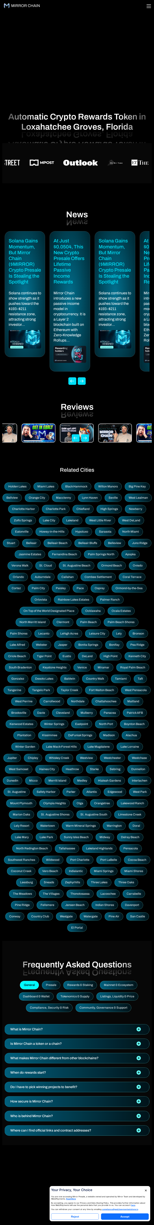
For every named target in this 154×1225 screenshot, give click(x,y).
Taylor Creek (69, 690)
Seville (113, 497)
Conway (14, 916)
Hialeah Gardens (109, 780)
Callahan (67, 576)
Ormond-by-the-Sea (129, 588)
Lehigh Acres (69, 633)
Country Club (40, 916)
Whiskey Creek (59, 757)
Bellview (12, 497)
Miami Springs (103, 871)
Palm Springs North (101, 554)
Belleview (114, 543)
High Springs (109, 508)
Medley (82, 780)
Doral (136, 825)
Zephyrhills (72, 882)
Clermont (63, 622)
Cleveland (63, 712)
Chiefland (83, 508)
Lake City (49, 520)
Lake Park (46, 837)
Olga (80, 803)
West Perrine (23, 701)
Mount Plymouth (21, 803)
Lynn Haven (90, 497)
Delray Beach (130, 837)
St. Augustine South (93, 814)
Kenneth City (137, 656)
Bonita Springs (88, 644)
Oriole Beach (17, 656)
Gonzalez (17, 678)
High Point (110, 656)
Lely (119, 633)
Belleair (31, 543)
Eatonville (22, 531)
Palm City (38, 588)
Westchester (112, 757)
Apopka (130, 554)
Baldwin (69, 678)
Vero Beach (50, 871)
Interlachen (139, 780)
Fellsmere (47, 905)
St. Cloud (45, 565)
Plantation (24, 735)
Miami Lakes (45, 486)
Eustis (67, 656)
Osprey (100, 588)
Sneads (49, 882)
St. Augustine (17, 791)
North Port (106, 724)
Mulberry (87, 712)
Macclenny (63, 497)
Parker (70, 791)
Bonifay (114, 644)
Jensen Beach (75, 905)
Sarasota (105, 531)
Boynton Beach (134, 724)
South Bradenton (20, 667)
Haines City (47, 769)
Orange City (37, 497)
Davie (41, 712)
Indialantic (76, 871)
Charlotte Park (56, 508)
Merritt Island (57, 780)
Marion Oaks (21, 814)
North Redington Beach (32, 848)
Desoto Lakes (44, 678)
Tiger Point (44, 656)
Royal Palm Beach (132, 667)
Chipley (33, 757)
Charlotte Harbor (23, 508)
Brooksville (18, 712)
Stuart (11, 543)
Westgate (66, 916)
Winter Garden (25, 746)
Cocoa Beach (137, 859)
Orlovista (41, 599)
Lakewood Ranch (132, 803)
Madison (109, 735)
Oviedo (138, 565)
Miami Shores (133, 871)
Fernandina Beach (64, 554)
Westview (86, 757)
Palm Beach (88, 622)
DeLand (87, 656)
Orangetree (102, 803)
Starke (94, 769)
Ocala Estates (121, 610)
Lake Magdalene (99, 746)
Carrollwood (51, 701)
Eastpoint (81, 724)
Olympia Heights (54, 803)
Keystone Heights (54, 667)
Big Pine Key (137, 486)
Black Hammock (76, 486)
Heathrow (72, 769)
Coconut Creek (21, 871)
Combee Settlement (98, 576)
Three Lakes (99, 882)
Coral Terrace (132, 576)
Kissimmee (49, 735)
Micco (33, 780)
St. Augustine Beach (76, 565)
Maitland (133, 701)
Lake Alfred (17, 644)
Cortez (16, 588)
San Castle (137, 916)
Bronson (138, 633)
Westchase (139, 757)
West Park (140, 791)
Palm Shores (18, 633)
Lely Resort (21, 825)
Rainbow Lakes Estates (73, 599)
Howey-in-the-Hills (51, 531)
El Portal (77, 927)
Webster (41, 644)
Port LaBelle (108, 859)
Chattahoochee (105, 701)
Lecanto (43, 633)
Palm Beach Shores (121, 622)
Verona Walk (19, 565)
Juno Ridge (139, 543)
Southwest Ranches (21, 859)
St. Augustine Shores (55, 814)
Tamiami (121, 678)
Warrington (114, 825)
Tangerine (14, 690)
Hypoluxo (81, 531)
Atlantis (91, 791)
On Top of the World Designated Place (48, 610)
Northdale (78, 701)
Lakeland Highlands (99, 848)
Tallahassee (67, 848)
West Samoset (18, 769)
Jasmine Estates (30, 554)
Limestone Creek (129, 814)
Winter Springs (54, 724)
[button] (77, 1029)
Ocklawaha (93, 610)
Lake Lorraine (130, 746)
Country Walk (95, 678)
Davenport (132, 905)
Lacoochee (108, 893)
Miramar (103, 667)
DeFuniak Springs (80, 735)
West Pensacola (136, 690)
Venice (82, 667)
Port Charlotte (79, 859)
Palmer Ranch (110, 599)
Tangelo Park (41, 690)
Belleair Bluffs (87, 543)
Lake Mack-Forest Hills (61, 746)
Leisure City (97, 633)
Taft (140, 678)
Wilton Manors (108, 486)
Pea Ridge (137, 644)
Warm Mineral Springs (81, 825)
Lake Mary (22, 837)
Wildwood (52, 859)
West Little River (100, 520)
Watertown (47, 825)
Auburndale (43, 576)
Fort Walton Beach (101, 690)
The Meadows (22, 893)
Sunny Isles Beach (76, 837)
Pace (80, 588)
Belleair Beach (57, 543)
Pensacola (130, 848)
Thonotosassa (80, 893)
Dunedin (12, 780)
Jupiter (12, 757)
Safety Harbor (46, 791)
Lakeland (72, 520)
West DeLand (131, 520)
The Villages (51, 893)
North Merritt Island (33, 622)
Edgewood (115, 791)
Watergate (91, 916)
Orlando (18, 576)
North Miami (130, 531)
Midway (105, 837)
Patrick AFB (135, 712)
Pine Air (114, 916)
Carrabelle (134, 893)
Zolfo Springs (23, 520)
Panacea (110, 712)
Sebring (115, 769)
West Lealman (138, 497)
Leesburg (26, 882)
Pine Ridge (22, 905)
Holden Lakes (17, 486)
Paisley (61, 588)
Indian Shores (104, 905)
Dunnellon (138, 769)
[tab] (77, 1029)
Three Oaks (126, 882)
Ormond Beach (111, 565)
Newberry (135, 508)
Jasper (62, 644)
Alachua (131, 735)
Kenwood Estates (21, 724)
